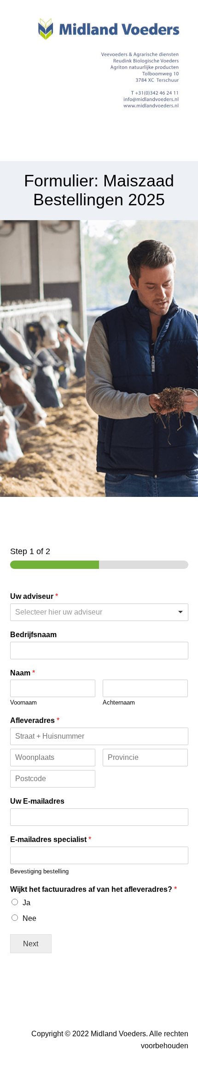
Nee (29, 918)
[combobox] (99, 612)
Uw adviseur (34, 596)
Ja (26, 903)
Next (30, 943)
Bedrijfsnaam (33, 635)
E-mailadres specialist (50, 839)
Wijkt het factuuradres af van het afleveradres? (93, 889)
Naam (22, 673)
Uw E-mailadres (37, 801)
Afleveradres (34, 720)
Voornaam (23, 702)
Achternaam (119, 702)
